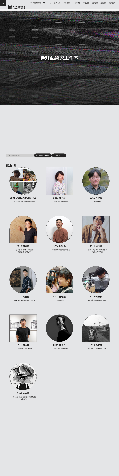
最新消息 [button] (57, 3)
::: (50, 3)
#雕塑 (68, 250)
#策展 (89, 250)
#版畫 (24, 250)
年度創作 (86, 3)
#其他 (101, 252)
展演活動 (78, 3)
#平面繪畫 (31, 300)
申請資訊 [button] (112, 3)
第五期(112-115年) (42, 155)
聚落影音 (103, 3)
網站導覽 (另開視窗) (35, 3)
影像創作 (58, 155)
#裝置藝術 (24, 201)
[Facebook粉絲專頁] (42, 3)
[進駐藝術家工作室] (16, 7)
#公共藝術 (17, 201)
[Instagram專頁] (44, 3)
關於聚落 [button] (67, 3)
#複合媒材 (30, 250)
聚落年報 (95, 3)
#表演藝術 (95, 250)
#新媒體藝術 (103, 250)
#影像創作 (31, 201)
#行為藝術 (18, 250)
